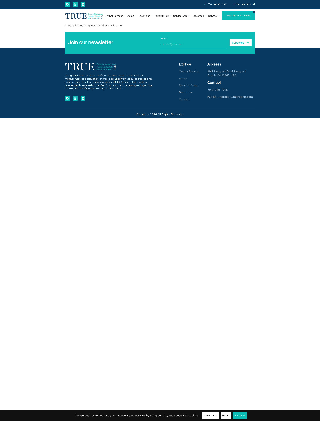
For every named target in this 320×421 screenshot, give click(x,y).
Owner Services (114, 16)
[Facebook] (67, 4)
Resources (198, 16)
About (131, 16)
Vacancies (144, 16)
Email (163, 39)
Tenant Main (161, 16)
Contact (213, 16)
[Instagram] (75, 4)
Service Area (180, 16)
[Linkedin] (83, 4)
